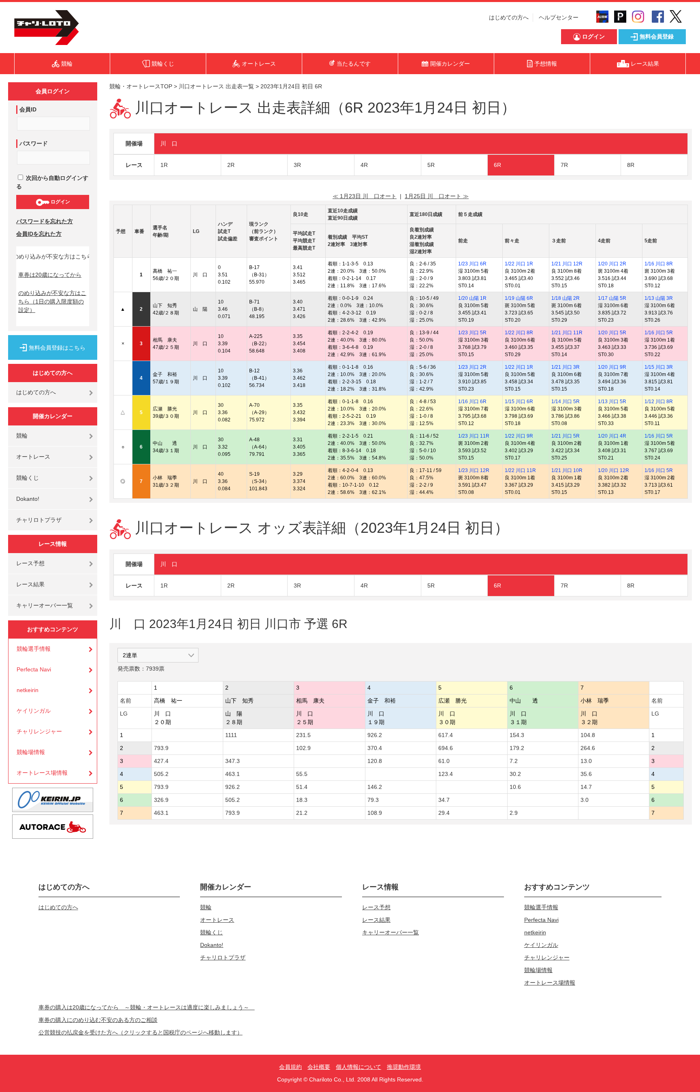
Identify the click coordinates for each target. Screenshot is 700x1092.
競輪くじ (27, 477)
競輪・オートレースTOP (140, 86)
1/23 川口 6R (472, 264)
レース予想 (30, 563)
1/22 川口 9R (519, 436)
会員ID (27, 109)
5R (431, 165)
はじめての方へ (509, 17)
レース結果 (30, 584)
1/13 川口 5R (612, 401)
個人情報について (358, 1067)
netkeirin (27, 690)
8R (630, 165)
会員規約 (290, 1067)
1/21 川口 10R (567, 470)
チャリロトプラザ (39, 520)
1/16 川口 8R (659, 264)
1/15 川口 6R (519, 401)
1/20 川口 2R (612, 264)
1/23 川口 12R (473, 470)
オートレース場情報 (42, 772)
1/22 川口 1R (519, 264)
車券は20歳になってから (49, 274)
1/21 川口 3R (565, 367)
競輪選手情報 (34, 648)
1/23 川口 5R (472, 333)
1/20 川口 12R (613, 470)
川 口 (168, 143)
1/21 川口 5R (565, 436)
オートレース (33, 456)
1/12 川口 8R (659, 401)
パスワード (33, 143)
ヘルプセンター (558, 17)
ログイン (59, 202)
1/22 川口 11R (520, 470)
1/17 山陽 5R (612, 298)
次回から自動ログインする (52, 182)
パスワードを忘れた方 (44, 221)
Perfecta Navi (34, 669)
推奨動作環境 (404, 1067)
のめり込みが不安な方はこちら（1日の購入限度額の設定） (52, 301)
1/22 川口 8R (519, 333)
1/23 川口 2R (472, 367)
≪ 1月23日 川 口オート (365, 196)
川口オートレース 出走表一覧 (216, 86)
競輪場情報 (31, 752)
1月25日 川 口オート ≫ (437, 196)
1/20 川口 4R (612, 436)
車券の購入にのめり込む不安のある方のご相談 (98, 1020)
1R (164, 165)
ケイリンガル (34, 710)
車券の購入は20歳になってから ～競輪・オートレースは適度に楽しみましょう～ (146, 1007)
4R (364, 165)
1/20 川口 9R (612, 367)
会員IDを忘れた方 (39, 234)
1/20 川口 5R (612, 333)
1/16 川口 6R (472, 401)
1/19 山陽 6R (519, 298)
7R (564, 165)
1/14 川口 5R (565, 401)
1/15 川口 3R (659, 367)
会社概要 (318, 1067)
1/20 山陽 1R (472, 298)
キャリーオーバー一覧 (44, 605)
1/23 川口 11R (473, 436)
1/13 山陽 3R (659, 298)
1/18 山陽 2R (565, 298)
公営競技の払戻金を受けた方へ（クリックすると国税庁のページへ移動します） (140, 1032)
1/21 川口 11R (567, 333)
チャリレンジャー (39, 731)
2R (231, 165)
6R (497, 165)
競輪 (22, 435)
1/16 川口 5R (659, 333)
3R (297, 165)
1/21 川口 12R (567, 264)
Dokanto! (27, 499)
